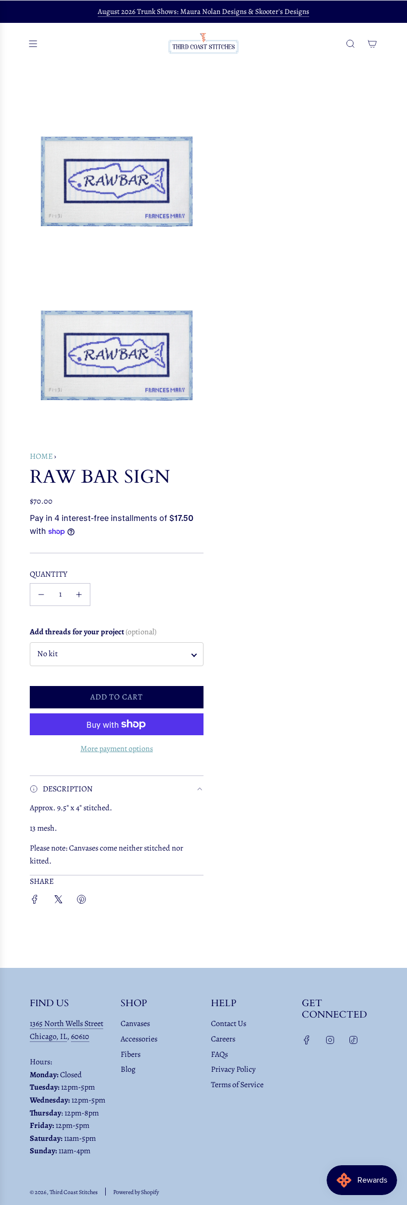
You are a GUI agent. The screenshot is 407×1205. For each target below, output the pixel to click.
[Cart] (372, 44)
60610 (80, 1036)
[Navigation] (33, 44)
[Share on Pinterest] (81, 901)
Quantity (49, 574)
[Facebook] (307, 1040)
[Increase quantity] (79, 594)
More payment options (116, 748)
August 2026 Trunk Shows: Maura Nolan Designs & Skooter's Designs (203, 11)
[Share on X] (58, 901)
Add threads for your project (93, 631)
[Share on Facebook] (35, 901)
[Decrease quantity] (41, 594)
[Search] (350, 44)
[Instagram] (330, 1040)
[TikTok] (353, 1040)
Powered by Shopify (136, 1192)
